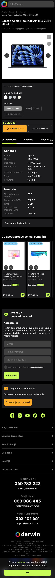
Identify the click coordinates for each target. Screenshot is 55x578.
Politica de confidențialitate (33, 367)
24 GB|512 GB (13, 114)
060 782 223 (28, 483)
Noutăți (6, 461)
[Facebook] (12, 415)
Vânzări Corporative (12, 436)
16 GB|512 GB (32, 108)
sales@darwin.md (27, 488)
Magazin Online (10, 427)
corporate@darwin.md (27, 523)
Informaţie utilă (10, 469)
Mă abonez (11, 375)
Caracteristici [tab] (9, 140)
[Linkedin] (43, 415)
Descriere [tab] (28, 140)
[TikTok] (35, 415)
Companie (7, 452)
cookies (21, 562)
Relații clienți (9, 444)
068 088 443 (27, 501)
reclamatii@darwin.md (27, 506)
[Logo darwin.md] (4, 4)
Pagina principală (9, 12)
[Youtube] (27, 415)
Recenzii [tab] (46, 140)
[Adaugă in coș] (23, 295)
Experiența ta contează (18, 402)
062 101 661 (28, 518)
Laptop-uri (21, 12)
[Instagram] (20, 415)
